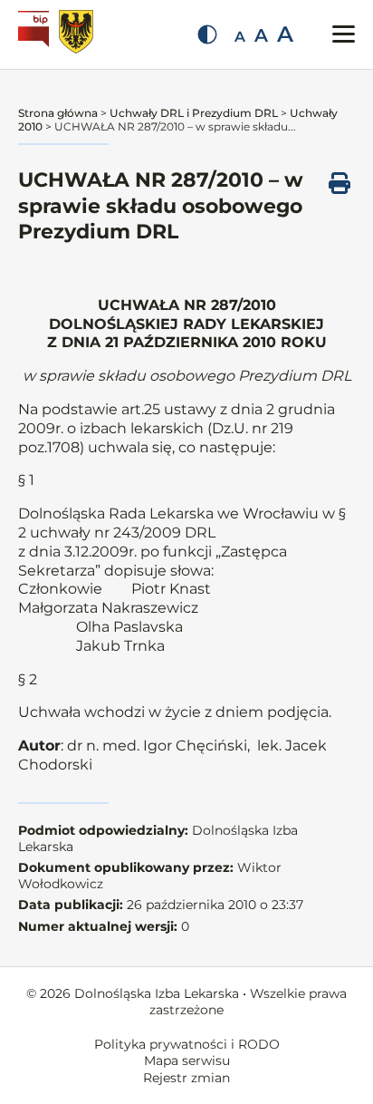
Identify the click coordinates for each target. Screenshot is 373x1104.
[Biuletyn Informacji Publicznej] (35, 34)
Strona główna (58, 113)
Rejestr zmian (186, 1078)
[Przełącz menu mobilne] (343, 34)
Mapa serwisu (187, 1060)
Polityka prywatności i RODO (187, 1044)
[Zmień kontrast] (207, 34)
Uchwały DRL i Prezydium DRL (194, 113)
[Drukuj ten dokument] (339, 183)
